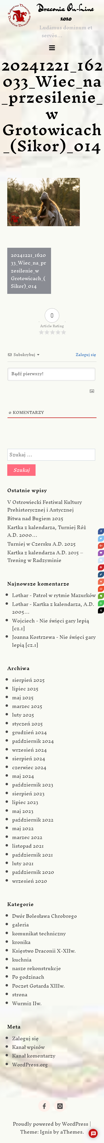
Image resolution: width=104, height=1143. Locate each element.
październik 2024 (33, 741)
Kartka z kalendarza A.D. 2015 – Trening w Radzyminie (45, 556)
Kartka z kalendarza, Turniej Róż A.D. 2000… (46, 531)
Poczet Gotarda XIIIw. (38, 986)
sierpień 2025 (28, 680)
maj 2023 (22, 811)
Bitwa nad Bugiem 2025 (35, 518)
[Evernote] (101, 596)
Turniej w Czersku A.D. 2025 (41, 544)
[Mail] (101, 589)
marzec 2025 (27, 706)
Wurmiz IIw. (27, 1003)
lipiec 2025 (25, 688)
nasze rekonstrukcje (36, 968)
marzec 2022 (27, 837)
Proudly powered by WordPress (50, 1124)
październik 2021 (32, 854)
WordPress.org (30, 1064)
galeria (20, 924)
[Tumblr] (101, 610)
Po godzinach (28, 977)
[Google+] (101, 546)
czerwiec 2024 (29, 767)
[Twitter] (101, 539)
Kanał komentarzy (33, 1055)
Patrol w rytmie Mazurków (64, 595)
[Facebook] (101, 531)
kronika (21, 942)
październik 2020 (33, 872)
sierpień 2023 (28, 793)
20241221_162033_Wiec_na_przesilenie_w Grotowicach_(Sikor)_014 (28, 270)
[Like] (101, 553)
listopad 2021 (28, 846)
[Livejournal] (101, 575)
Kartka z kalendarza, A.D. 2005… (53, 608)
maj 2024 (23, 776)
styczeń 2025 (27, 723)
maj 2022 (23, 828)
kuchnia (21, 959)
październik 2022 (32, 819)
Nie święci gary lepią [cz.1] (50, 624)
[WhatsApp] (101, 603)
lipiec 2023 (25, 802)
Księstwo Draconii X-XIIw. (44, 950)
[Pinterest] (101, 567)
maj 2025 (23, 697)
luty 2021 (23, 863)
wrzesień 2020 (29, 881)
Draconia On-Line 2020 (66, 13)
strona (19, 994)
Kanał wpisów (28, 1047)
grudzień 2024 (29, 732)
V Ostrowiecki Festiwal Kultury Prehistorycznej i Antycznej (44, 505)
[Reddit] (101, 560)
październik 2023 (32, 784)
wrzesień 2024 (29, 750)
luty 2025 (23, 714)
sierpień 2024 (28, 758)
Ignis (46, 1131)
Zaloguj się (85, 354)
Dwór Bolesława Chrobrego (44, 916)
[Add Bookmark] (101, 582)
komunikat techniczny (39, 933)
